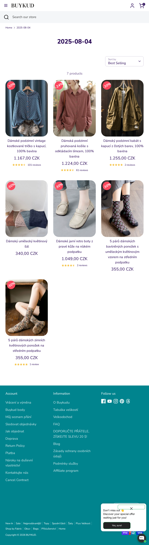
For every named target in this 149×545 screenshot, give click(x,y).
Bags (36, 528)
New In (9, 523)
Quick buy (27, 130)
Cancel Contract (17, 480)
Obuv (27, 528)
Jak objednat (14, 431)
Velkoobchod (62, 417)
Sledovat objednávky (20, 424)
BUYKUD (31, 535)
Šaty (70, 523)
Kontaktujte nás (16, 472)
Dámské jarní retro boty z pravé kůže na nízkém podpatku (74, 246)
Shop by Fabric (13, 528)
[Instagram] (116, 401)
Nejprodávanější (32, 523)
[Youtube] (109, 401)
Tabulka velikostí (65, 410)
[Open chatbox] (141, 538)
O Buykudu (61, 402)
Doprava (11, 438)
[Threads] (128, 401)
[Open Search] (6, 17)
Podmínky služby (65, 463)
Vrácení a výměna (18, 402)
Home (8, 27)
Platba (10, 453)
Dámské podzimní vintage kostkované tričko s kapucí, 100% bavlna (26, 146)
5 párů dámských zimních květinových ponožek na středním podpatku (26, 345)
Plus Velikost (83, 523)
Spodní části (58, 523)
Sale (18, 523)
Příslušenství (48, 528)
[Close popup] (131, 507)
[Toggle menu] (5, 5)
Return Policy (15, 445)
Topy (46, 523)
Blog (56, 444)
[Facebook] (103, 401)
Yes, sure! (117, 525)
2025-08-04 (23, 27)
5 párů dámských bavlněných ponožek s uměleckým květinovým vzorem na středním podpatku (122, 251)
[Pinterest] (122, 401)
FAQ (56, 424)
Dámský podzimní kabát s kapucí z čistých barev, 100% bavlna (122, 146)
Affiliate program (65, 470)
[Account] (132, 4)
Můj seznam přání (18, 417)
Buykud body (15, 410)
